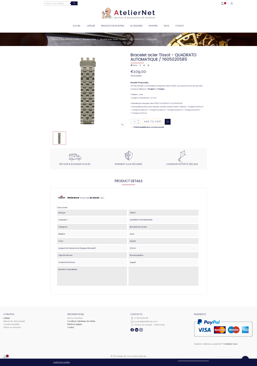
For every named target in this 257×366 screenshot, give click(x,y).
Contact (70, 327)
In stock (94, 198)
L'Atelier (6, 318)
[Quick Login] (231, 3)
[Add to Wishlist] (168, 122)
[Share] (140, 65)
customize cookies (61, 362)
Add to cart (153, 121)
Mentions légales (74, 324)
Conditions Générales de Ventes (81, 321)
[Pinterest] (148, 65)
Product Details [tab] (129, 181)
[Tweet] (144, 65)
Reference (73, 198)
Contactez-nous (230, 344)
